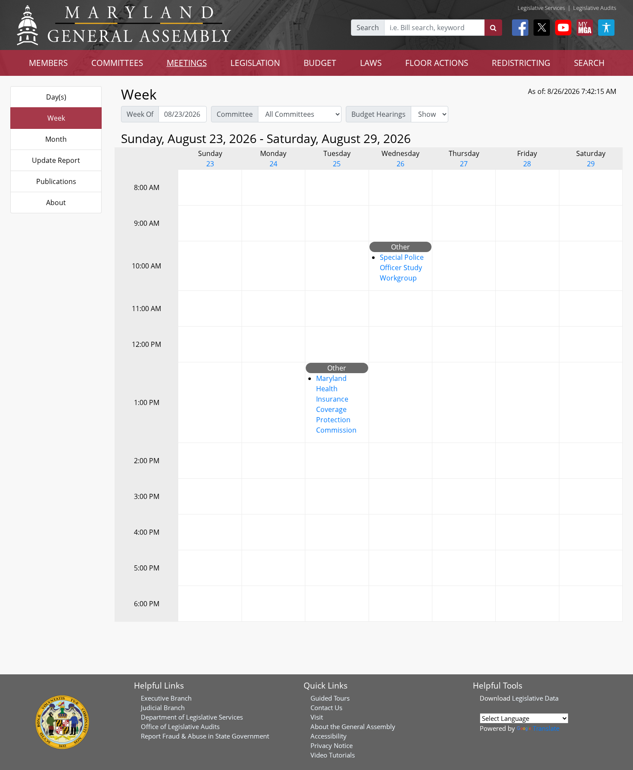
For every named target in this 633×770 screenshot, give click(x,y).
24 (273, 163)
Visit (316, 717)
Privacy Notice (331, 745)
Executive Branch (166, 698)
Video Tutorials (332, 755)
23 (210, 163)
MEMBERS (48, 62)
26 (400, 163)
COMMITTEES (117, 62)
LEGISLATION (255, 62)
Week (56, 118)
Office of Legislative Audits (180, 726)
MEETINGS (187, 62)
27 (464, 163)
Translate (546, 728)
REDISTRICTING (521, 62)
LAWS (371, 62)
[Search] (493, 27)
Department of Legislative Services (192, 717)
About (56, 202)
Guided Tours (330, 698)
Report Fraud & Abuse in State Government (205, 736)
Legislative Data (535, 698)
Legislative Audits (594, 8)
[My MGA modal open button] (583, 27)
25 (337, 163)
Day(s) (56, 97)
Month (56, 139)
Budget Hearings (378, 114)
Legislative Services (541, 8)
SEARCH (589, 62)
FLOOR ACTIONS (436, 62)
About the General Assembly (352, 726)
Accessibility (328, 736)
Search (368, 27)
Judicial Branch (163, 707)
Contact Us (326, 707)
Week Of (140, 114)
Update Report (56, 160)
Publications (56, 181)
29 (591, 163)
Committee (235, 114)
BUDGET (320, 62)
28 (527, 163)
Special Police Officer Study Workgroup (402, 268)
